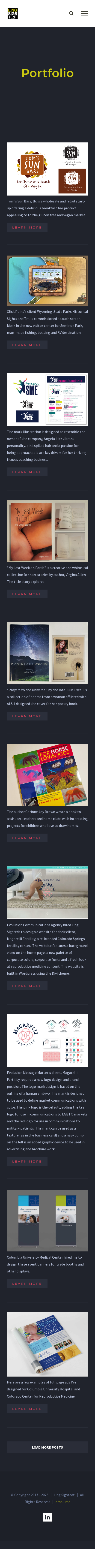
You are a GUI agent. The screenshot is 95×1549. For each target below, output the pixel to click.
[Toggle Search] (71, 13)
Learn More (27, 227)
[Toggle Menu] (84, 13)
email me (63, 1501)
